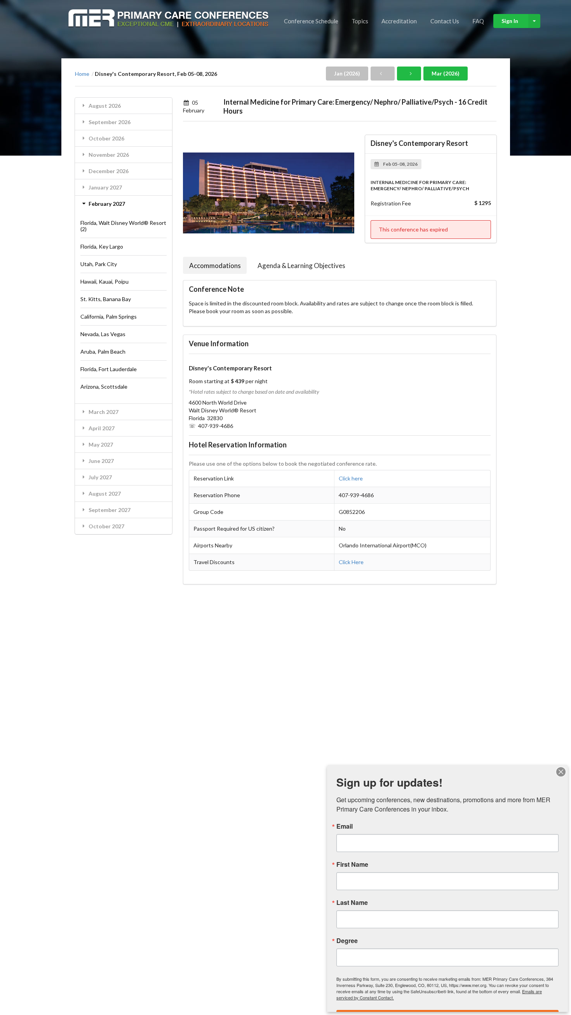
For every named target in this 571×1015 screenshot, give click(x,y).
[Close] (561, 772)
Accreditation (399, 21)
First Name (352, 864)
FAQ (478, 21)
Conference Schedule (311, 21)
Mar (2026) (446, 73)
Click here (351, 478)
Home (82, 74)
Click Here (351, 562)
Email (344, 826)
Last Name (352, 902)
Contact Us (444, 21)
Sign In (509, 21)
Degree (347, 941)
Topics (360, 21)
